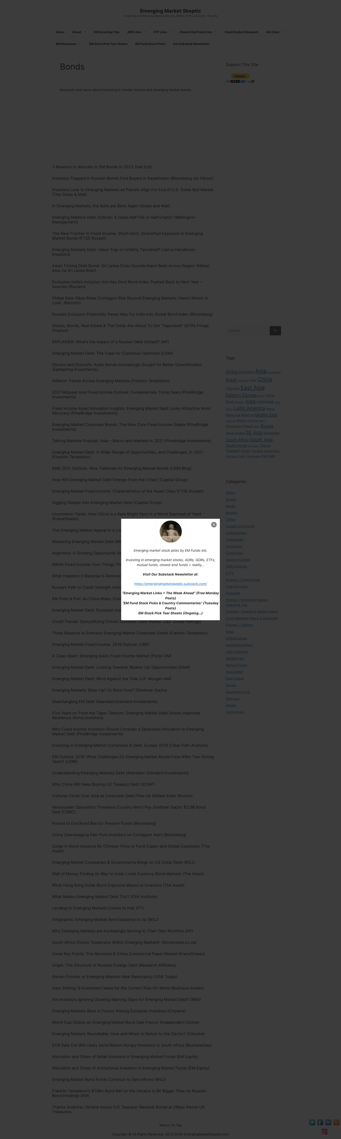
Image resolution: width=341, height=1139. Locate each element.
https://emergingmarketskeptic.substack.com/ (170, 584)
